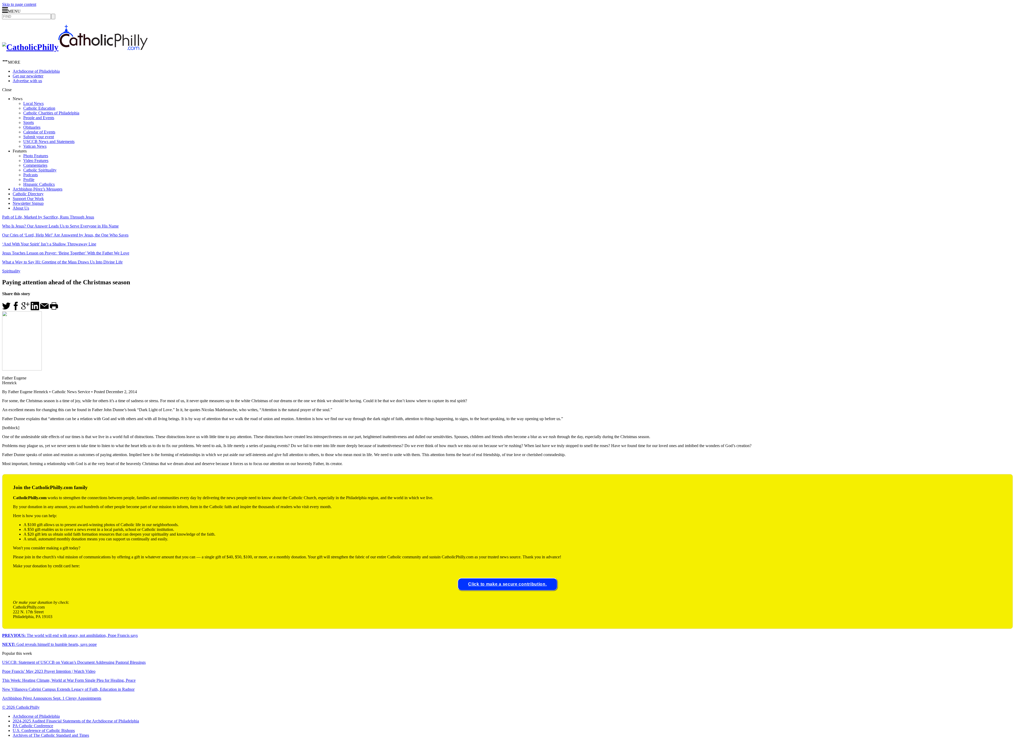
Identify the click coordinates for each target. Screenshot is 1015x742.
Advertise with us (27, 80)
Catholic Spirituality (40, 170)
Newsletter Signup (28, 203)
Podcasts (30, 175)
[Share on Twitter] (6, 309)
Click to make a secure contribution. (507, 584)
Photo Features (35, 156)
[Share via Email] (44, 309)
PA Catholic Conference (33, 726)
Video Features (35, 160)
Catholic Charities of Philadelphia (51, 113)
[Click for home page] (75, 47)
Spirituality (11, 271)
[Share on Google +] (25, 309)
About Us (21, 208)
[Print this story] (54, 309)
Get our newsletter (28, 76)
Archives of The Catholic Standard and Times (51, 735)
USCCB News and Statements (49, 141)
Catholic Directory (28, 194)
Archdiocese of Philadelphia (36, 71)
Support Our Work (28, 198)
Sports (28, 122)
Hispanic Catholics (39, 184)
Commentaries (35, 165)
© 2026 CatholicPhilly (21, 707)
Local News (33, 103)
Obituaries (31, 127)
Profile (28, 179)
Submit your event (38, 137)
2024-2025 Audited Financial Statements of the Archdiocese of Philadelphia (76, 721)
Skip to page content (19, 4)
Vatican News (35, 146)
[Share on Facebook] (16, 309)
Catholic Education (39, 108)
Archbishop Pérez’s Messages (37, 189)
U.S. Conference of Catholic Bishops (44, 730)
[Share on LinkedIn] (35, 309)
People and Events (38, 117)
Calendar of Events (39, 132)
